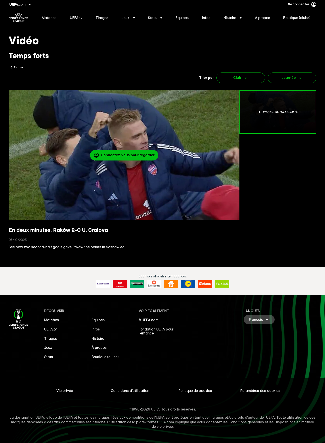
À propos (99, 347)
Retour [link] (18, 67)
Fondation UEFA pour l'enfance (156, 331)
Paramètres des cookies (260, 391)
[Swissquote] (154, 284)
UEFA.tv (50, 329)
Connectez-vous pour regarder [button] (128, 155)
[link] (49, 17)
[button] (128, 17)
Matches (51, 320)
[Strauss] (120, 284)
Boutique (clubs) (105, 357)
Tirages (50, 338)
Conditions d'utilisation (130, 391)
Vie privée (64, 391)
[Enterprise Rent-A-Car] (137, 284)
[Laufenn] (103, 284)
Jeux (48, 347)
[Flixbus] (222, 284)
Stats (48, 357)
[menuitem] (50, 17)
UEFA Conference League (18, 17)
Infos (96, 329)
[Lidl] (188, 284)
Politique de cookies (195, 391)
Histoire (98, 338)
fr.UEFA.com (149, 320)
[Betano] (205, 284)
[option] (277, 112)
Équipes (98, 320)
